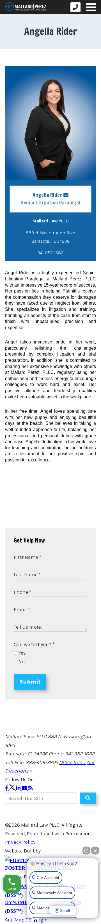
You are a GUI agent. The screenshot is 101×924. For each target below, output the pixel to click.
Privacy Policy (20, 842)
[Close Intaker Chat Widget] (95, 850)
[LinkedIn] (19, 788)
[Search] (88, 798)
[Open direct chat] (86, 850)
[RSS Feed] (30, 788)
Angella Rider (47, 194)
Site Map (14, 920)
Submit (30, 682)
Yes (21, 653)
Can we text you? (34, 644)
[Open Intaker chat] (35, 920)
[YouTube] (25, 788)
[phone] (75, 7)
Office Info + (72, 762)
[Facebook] (7, 788)
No (21, 662)
